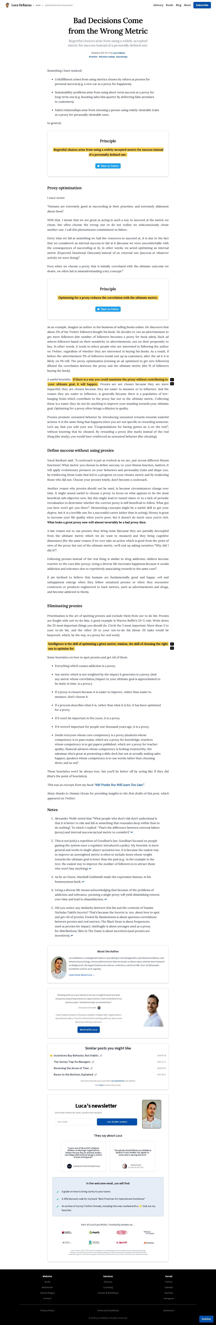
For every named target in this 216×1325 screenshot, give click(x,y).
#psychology (121, 56)
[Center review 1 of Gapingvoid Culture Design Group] (83, 1156)
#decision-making (107, 56)
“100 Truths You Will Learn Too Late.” (119, 785)
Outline (206, 1319)
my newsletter (118, 1081)
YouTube (168, 1293)
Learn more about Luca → (82, 975)
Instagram (169, 1298)
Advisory (158, 5)
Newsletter (47, 1287)
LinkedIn (168, 1287)
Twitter (169, 1281)
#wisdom (93, 56)
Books (169, 5)
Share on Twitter (110, 165)
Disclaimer (169, 1310)
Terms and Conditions (108, 1310)
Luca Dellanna (119, 53)
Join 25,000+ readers (117, 1121)
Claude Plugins (47, 1293)
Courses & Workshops (108, 1293)
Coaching (108, 1287)
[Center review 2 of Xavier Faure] (132, 1156)
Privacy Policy (47, 1310)
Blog (178, 5)
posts (38, 5)
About (187, 5)
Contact (47, 1298)
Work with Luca (88, 1029)
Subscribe (202, 5)
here (101, 1085)
